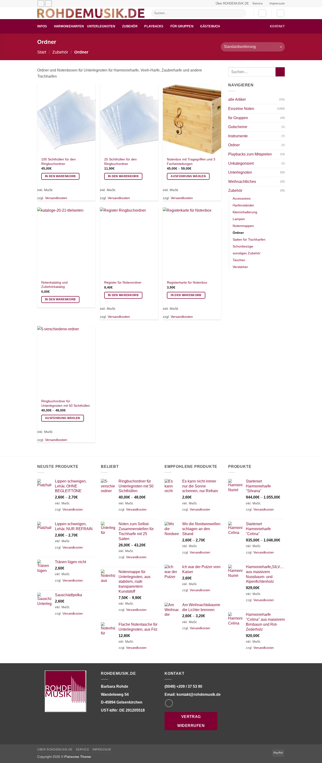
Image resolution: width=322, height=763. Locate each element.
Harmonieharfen (69, 26)
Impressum (277, 3)
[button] (262, 13)
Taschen (239, 260)
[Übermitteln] (241, 13)
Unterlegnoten (101, 26)
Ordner (234, 145)
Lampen (239, 219)
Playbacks (153, 26)
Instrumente (238, 136)
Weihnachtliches (242, 182)
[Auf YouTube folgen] (48, 3)
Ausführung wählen (188, 176)
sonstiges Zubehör (246, 253)
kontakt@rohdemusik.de (199, 694)
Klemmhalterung (245, 212)
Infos (42, 26)
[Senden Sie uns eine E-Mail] (40, 3)
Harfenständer (243, 205)
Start (41, 52)
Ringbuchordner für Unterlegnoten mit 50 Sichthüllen (65, 403)
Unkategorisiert (241, 163)
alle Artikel (237, 99)
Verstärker (240, 267)
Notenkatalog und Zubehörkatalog (54, 285)
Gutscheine (237, 127)
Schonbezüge (243, 246)
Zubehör (129, 26)
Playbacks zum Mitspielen (250, 154)
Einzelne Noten (241, 109)
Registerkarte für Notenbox (187, 282)
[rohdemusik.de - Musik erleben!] (90, 13)
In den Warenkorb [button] (60, 176)
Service (257, 3)
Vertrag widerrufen (191, 721)
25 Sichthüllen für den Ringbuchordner (120, 161)
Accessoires (242, 198)
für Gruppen (181, 26)
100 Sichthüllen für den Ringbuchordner (58, 161)
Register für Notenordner (122, 282)
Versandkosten (56, 198)
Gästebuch (210, 26)
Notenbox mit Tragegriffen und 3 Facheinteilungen (191, 161)
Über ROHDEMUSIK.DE (232, 3)
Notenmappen (243, 226)
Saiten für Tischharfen (249, 239)
